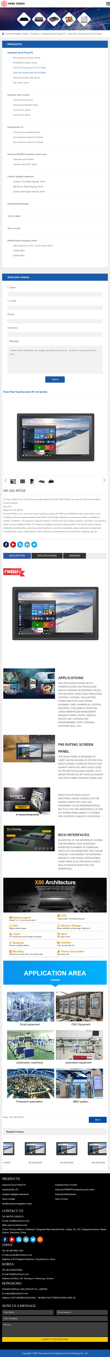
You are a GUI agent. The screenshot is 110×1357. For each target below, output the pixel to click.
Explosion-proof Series (23, 159)
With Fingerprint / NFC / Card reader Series (33, 245)
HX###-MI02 (19, 250)
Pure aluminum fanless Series (26, 132)
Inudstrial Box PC (15, 127)
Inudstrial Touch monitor (18, 95)
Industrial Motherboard (17, 204)
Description (17, 555)
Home (25, 34)
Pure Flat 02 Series (22, 115)
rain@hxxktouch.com (19, 1221)
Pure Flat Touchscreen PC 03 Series (85, 34)
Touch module (13, 216)
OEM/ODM (74, 555)
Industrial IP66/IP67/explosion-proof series (27, 154)
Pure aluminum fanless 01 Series (28, 137)
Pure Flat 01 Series (22, 110)
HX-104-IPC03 (16, 1117)
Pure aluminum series (23, 100)
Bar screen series (21, 82)
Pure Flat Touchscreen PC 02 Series (29, 68)
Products (35, 34)
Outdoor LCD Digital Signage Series (29, 181)
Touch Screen (13, 228)
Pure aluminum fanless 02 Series (28, 142)
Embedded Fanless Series (25, 63)
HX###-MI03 (19, 255)
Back (97, 1120)
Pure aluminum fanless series (26, 58)
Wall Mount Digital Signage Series (28, 186)
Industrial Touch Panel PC (54, 34)
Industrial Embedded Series (25, 105)
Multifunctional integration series (22, 240)
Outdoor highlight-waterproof (20, 176)
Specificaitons (47, 555)
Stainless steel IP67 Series (25, 164)
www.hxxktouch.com (17, 1225)
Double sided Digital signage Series (29, 191)
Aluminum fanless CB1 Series (26, 77)
